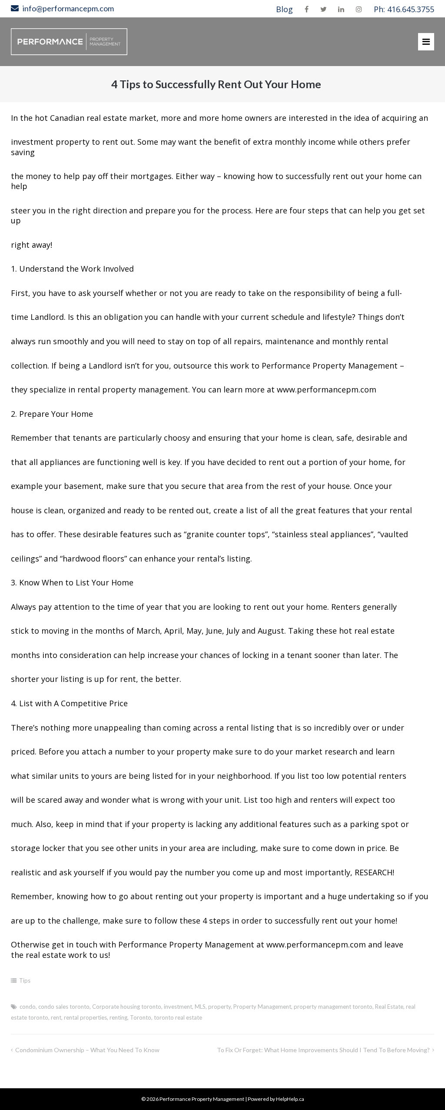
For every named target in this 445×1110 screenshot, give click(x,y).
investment (178, 1006)
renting (118, 1017)
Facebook (307, 9)
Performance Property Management (201, 1099)
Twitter (323, 9)
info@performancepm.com (68, 8)
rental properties (85, 1017)
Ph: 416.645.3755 (404, 9)
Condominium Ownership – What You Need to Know (87, 1050)
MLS (200, 1006)
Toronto (140, 1017)
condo (28, 1006)
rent (56, 1017)
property (219, 1006)
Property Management (262, 1006)
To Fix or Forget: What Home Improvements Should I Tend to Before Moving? (323, 1050)
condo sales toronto (64, 1006)
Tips (24, 980)
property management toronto (333, 1006)
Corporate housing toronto (126, 1006)
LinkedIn (341, 9)
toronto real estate (178, 1017)
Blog (284, 9)
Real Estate (389, 1006)
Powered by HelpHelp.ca (276, 1099)
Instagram (359, 9)
